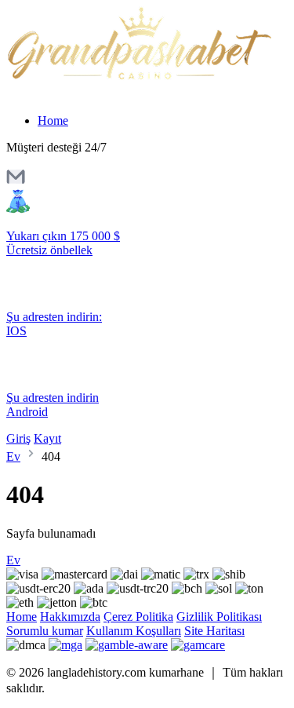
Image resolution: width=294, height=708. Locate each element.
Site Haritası (214, 630)
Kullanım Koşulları (133, 630)
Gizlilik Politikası (219, 616)
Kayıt (47, 438)
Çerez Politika (138, 616)
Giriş (18, 438)
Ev (13, 456)
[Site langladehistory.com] (138, 77)
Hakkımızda (70, 616)
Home (53, 120)
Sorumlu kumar (44, 630)
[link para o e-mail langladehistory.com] (15, 181)
